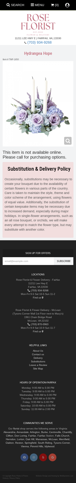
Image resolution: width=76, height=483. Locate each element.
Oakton (10, 442)
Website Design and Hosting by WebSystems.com (54, 476)
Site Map (38, 368)
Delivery (38, 357)
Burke (44, 432)
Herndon (11, 439)
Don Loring (20, 435)
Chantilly (67, 432)
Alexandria (9, 432)
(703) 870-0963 (39, 324)
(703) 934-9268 (39, 42)
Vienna (25, 446)
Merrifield (64, 439)
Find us (37, 297)
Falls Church (62, 435)
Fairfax (32, 435)
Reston (19, 442)
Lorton (20, 439)
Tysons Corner (62, 442)
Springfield (30, 442)
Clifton (9, 435)
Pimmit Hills (36, 446)
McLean (53, 439)
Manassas (41, 439)
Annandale (23, 432)
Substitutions (38, 361)
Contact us (38, 354)
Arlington (35, 432)
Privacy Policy (15, 478)
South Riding (45, 442)
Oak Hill (30, 439)
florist (16, 428)
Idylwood (49, 446)
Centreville (55, 432)
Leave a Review (38, 365)
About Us (38, 350)
